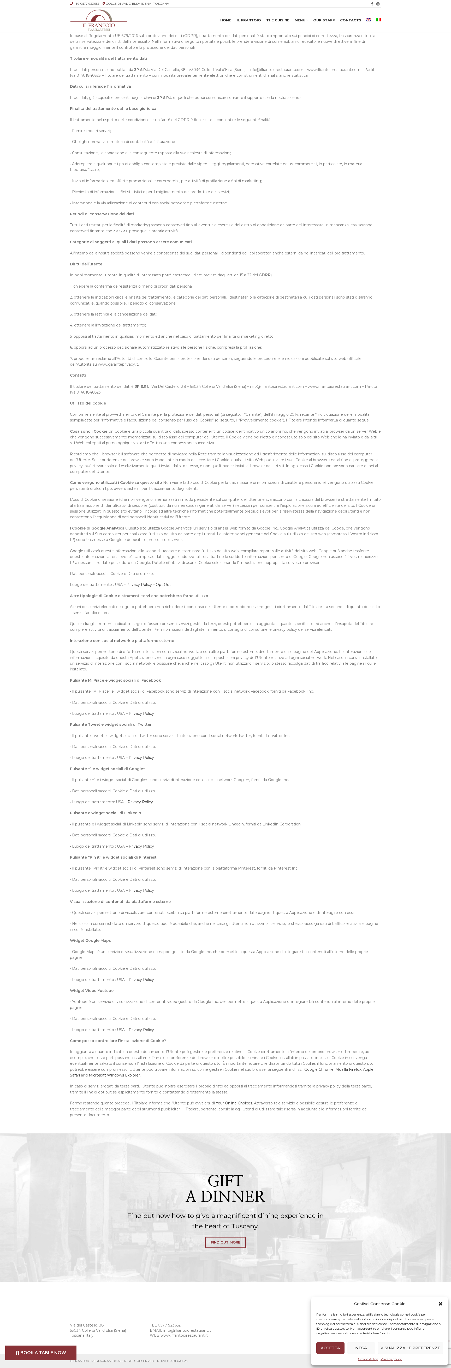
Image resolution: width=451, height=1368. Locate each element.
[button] (440, 1303)
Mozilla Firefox (348, 1069)
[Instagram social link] (378, 4)
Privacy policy (391, 1359)
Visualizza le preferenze (410, 1347)
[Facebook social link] (372, 4)
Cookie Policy (368, 1359)
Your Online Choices (234, 1103)
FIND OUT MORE (225, 1242)
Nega (361, 1347)
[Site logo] (98, 19)
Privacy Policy (139, 584)
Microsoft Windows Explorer (114, 1075)
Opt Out (163, 584)
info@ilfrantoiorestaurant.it (187, 1330)
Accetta (330, 1347)
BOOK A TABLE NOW (43, 1352)
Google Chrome (319, 1069)
